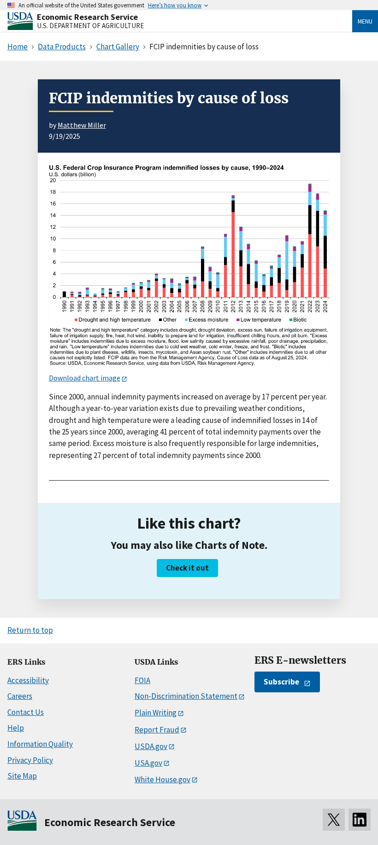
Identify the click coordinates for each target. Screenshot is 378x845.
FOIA (142, 680)
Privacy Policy (30, 760)
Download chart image (84, 377)
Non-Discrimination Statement (186, 696)
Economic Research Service (87, 17)
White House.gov (162, 779)
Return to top (30, 630)
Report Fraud (157, 730)
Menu (365, 21)
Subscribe (281, 682)
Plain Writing (156, 713)
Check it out (187, 568)
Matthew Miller (82, 125)
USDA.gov (151, 746)
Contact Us (25, 712)
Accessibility (28, 680)
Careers (19, 696)
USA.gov (148, 763)
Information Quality (40, 744)
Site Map (22, 776)
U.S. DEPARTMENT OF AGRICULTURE (90, 26)
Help (15, 728)
